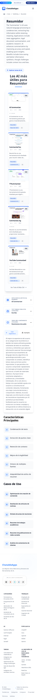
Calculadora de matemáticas (8, 653)
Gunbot (23, 664)
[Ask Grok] (23, 582)
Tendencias (5, 692)
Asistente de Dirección (25, 602)
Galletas (12, 696)
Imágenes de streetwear (8, 658)
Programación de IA (9, 602)
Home (8, 14)
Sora (22, 633)
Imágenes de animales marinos (9, 671)
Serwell (6, 641)
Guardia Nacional (26, 611)
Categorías (14, 692)
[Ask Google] (19, 582)
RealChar (24, 670)
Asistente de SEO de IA (9, 617)
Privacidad (31, 692)
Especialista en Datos (25, 607)
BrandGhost (17, 3)
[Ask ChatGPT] (6, 582)
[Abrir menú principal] (33, 8)
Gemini (23, 641)
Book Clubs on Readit (25, 674)
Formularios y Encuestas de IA (8, 598)
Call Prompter (8, 633)
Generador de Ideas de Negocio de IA (9, 607)
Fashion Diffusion (9, 630)
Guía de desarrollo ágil (9, 667)
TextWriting (15, 14)
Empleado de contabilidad (25, 598)
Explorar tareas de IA (15, 70)
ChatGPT (24, 630)
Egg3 (5, 638)
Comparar (23, 692)
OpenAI (23, 636)
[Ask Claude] (10, 582)
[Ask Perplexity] (14, 582)
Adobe (23, 638)
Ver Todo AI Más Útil (17, 287)
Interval (6, 636)
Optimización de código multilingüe (9, 662)
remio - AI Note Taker (26, 661)
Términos (5, 696)
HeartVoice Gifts (26, 667)
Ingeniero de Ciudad (25, 614)
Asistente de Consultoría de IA (9, 613)
